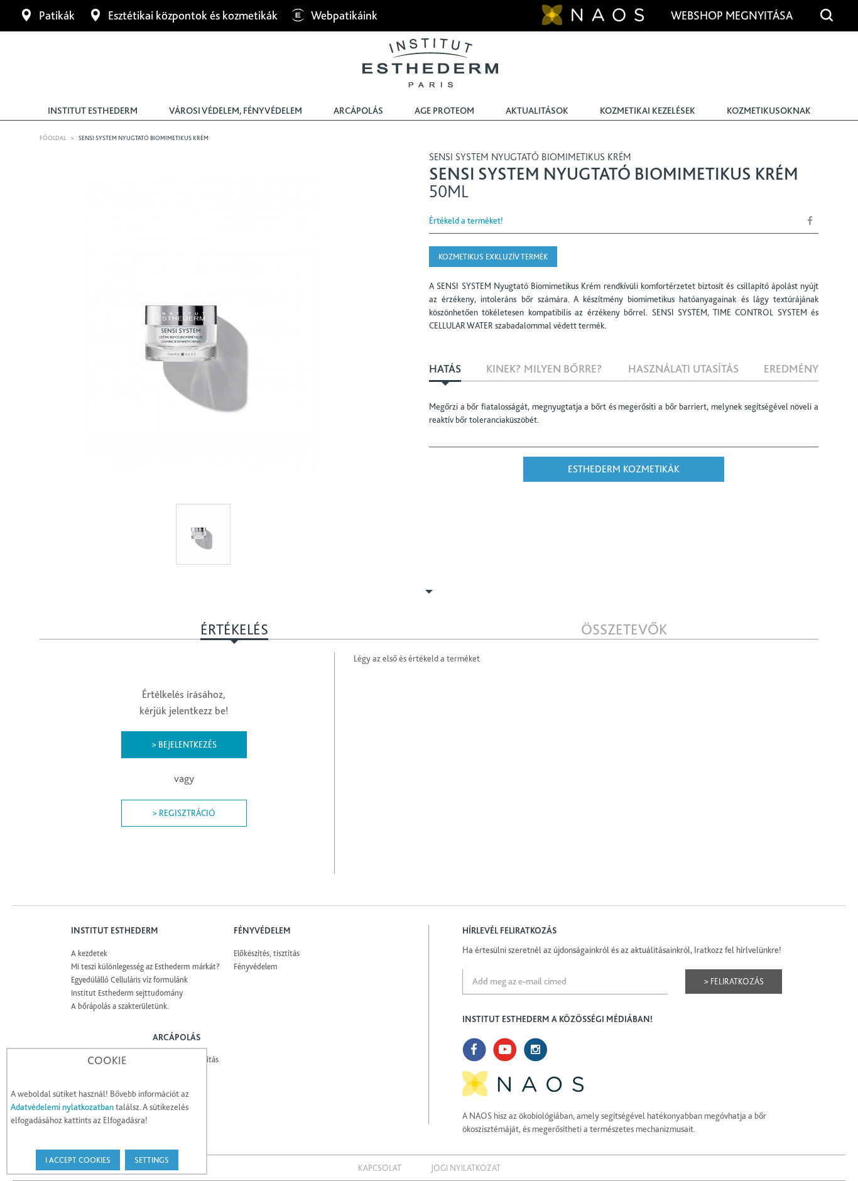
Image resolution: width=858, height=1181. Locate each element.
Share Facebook (810, 220)
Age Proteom (444, 110)
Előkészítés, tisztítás (267, 953)
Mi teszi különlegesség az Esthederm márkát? (145, 966)
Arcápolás (358, 110)
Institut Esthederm (93, 110)
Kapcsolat (379, 1168)
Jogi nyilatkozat (466, 1168)
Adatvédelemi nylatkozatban (62, 1107)
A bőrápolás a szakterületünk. (120, 1006)
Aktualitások (537, 110)
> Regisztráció (183, 813)
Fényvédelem (256, 966)
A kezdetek (89, 953)
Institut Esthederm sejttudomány (127, 993)
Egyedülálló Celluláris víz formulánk (129, 979)
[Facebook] (474, 1050)
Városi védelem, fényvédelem (235, 110)
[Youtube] (505, 1050)
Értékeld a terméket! (466, 220)
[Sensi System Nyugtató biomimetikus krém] (203, 325)
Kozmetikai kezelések (647, 110)
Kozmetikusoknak (769, 110)
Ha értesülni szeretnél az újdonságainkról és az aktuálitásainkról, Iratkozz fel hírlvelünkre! (621, 950)
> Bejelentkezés (184, 744)
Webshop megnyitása (733, 15)
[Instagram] (536, 1050)
